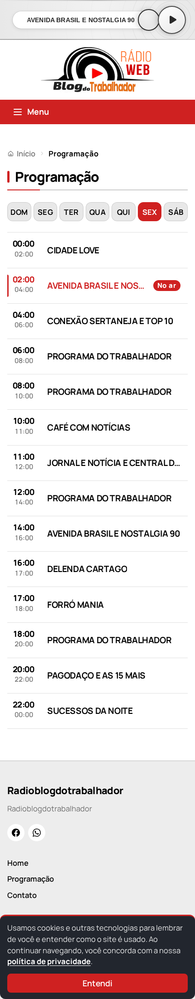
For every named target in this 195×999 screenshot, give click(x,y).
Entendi (97, 983)
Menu (38, 111)
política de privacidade (49, 961)
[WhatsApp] (36, 832)
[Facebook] (15, 832)
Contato (22, 895)
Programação (30, 878)
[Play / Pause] (172, 20)
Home (18, 863)
